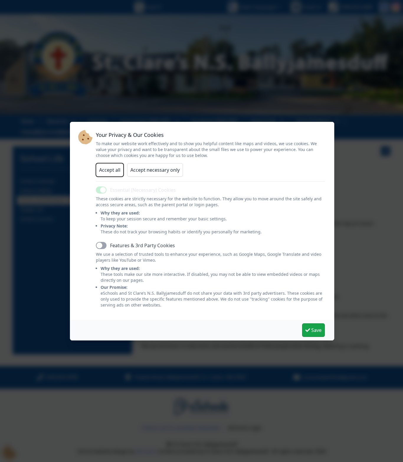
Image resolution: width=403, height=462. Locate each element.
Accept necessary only (155, 170)
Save (316, 330)
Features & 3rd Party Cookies (142, 245)
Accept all (109, 170)
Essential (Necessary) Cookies (143, 190)
